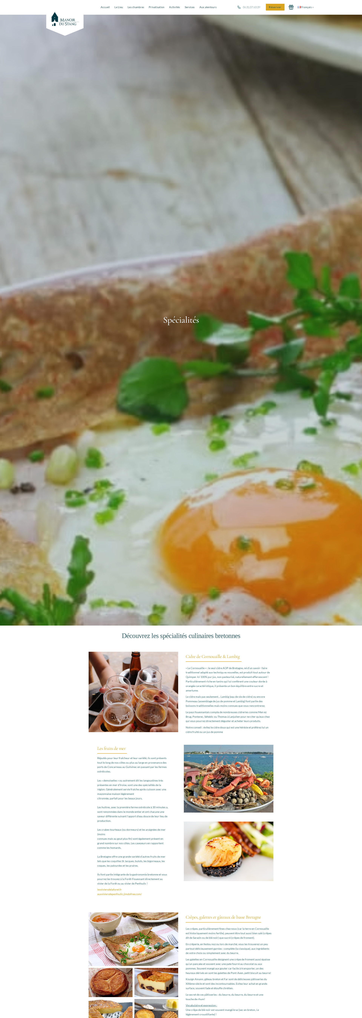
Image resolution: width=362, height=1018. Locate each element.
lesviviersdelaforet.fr (109, 889)
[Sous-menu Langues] (313, 7)
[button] (275, 7)
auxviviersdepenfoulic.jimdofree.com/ (119, 894)
